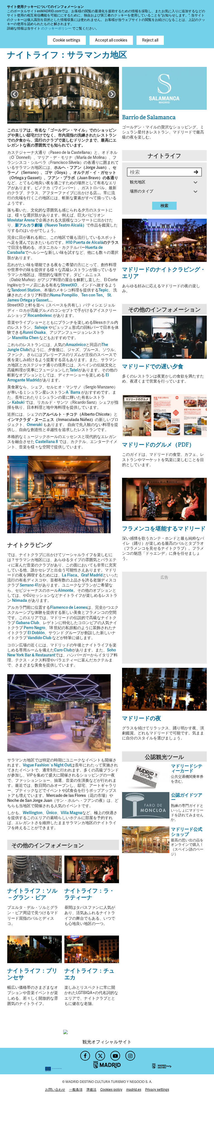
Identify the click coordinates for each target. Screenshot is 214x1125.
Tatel (74, 370)
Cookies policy (111, 1090)
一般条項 (75, 1090)
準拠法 (91, 1090)
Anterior (14, 94)
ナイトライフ (164, 155)
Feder (34, 1061)
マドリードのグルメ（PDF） (158, 444)
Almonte (65, 590)
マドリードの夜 (141, 718)
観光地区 (137, 182)
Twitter (99, 1054)
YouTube (114, 1054)
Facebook (84, 1054)
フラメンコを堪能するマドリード (164, 528)
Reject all (150, 40)
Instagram (129, 1054)
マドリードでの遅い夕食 (152, 366)
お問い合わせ (55, 1090)
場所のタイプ (141, 191)
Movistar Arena (21, 220)
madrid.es (133, 1090)
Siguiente (111, 94)
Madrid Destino (179, 1061)
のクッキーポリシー (56, 28)
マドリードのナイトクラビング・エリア (164, 273)
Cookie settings (66, 40)
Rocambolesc (40, 315)
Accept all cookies (111, 40)
